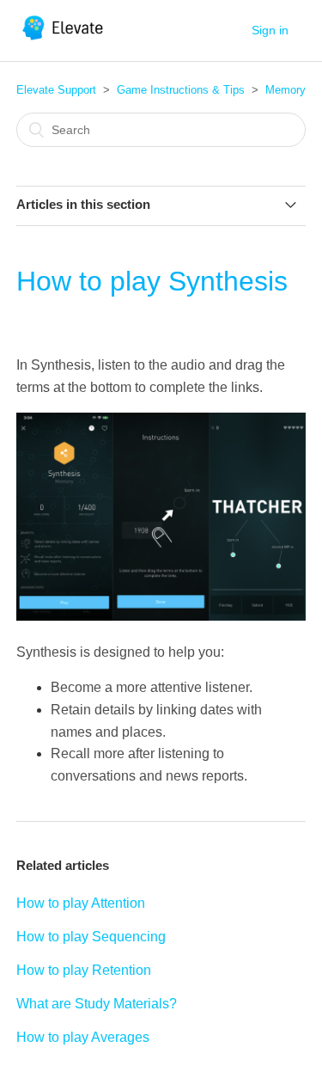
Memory (285, 89)
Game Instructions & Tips (181, 89)
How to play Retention (83, 970)
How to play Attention (80, 903)
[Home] (64, 39)
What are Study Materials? (96, 1003)
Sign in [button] (270, 30)
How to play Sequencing (91, 936)
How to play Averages (82, 1037)
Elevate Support (56, 89)
